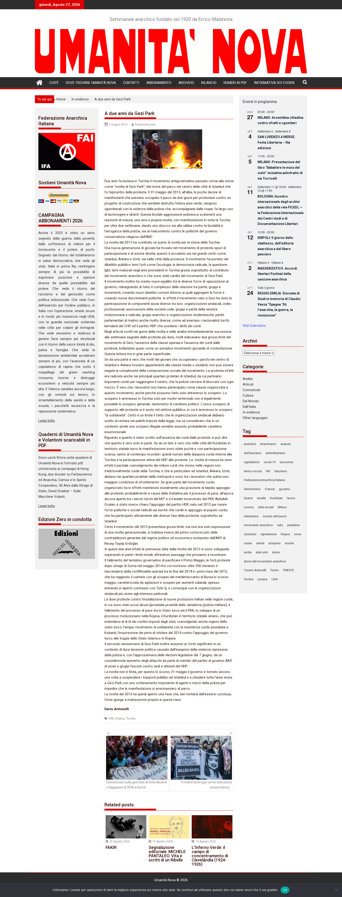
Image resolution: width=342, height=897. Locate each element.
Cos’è (54, 83)
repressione (269, 534)
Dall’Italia (249, 407)
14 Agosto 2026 (205, 841)
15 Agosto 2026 (162, 841)
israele (261, 498)
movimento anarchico (258, 525)
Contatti (131, 83)
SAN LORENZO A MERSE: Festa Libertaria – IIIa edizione (276, 142)
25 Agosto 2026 (119, 841)
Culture (248, 395)
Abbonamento (158, 83)
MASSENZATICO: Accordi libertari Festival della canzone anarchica (277, 274)
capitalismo (252, 462)
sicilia (247, 552)
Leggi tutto (46, 421)
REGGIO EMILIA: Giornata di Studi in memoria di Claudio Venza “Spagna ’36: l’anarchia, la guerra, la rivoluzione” (279, 304)
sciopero (274, 543)
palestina (293, 525)
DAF (111, 718)
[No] (336, 890)
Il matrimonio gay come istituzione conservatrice (206, 784)
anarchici (250, 444)
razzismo (250, 534)
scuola (289, 543)
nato (280, 525)
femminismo (252, 489)
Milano (282, 507)
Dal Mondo (251, 401)
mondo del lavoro (275, 516)
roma (297, 534)
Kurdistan (276, 498)
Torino (274, 570)
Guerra (248, 498)
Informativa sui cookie (274, 83)
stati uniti (262, 552)
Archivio (186, 83)
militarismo (251, 516)
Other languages (255, 418)
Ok (285, 890)
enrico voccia (253, 471)
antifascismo (253, 453)
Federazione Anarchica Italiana (264, 480)
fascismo (280, 471)
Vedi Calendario (254, 325)
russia (248, 543)
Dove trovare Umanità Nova (91, 83)
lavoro (291, 498)
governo (284, 489)
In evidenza (251, 412)
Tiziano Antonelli (255, 570)
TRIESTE (288, 570)
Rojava (119, 718)
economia (286, 462)
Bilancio (208, 83)
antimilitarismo (275, 453)
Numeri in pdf (235, 83)
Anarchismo (268, 444)
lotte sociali (266, 507)
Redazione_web (145, 124)
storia (276, 552)
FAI (268, 471)
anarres (286, 444)
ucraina (262, 579)
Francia (270, 489)
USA (275, 579)
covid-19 (269, 462)
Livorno (249, 507)
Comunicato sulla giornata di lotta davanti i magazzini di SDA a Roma (136, 784)
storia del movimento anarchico (265, 561)
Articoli (248, 384)
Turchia (130, 718)
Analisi (248, 379)
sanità (260, 543)
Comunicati (251, 390)
